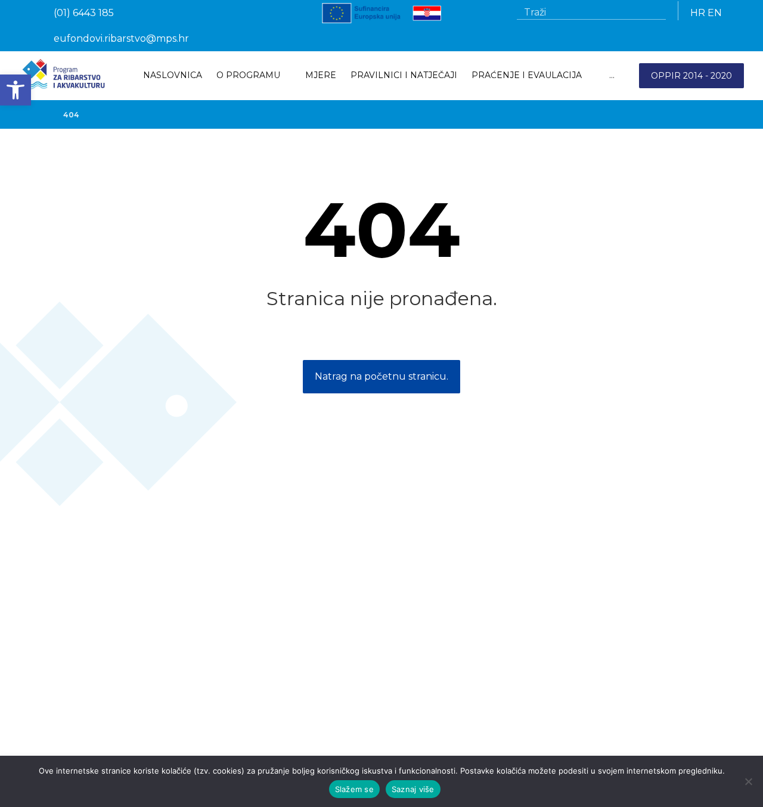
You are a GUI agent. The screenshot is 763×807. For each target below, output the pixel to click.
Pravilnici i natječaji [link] (82, 644)
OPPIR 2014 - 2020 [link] (691, 75)
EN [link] (715, 12)
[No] (748, 781)
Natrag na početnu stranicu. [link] (381, 376)
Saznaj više (413, 789)
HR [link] (697, 12)
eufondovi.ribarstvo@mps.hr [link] (490, 694)
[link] (15, 90)
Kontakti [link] (61, 677)
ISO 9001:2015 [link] (73, 740)
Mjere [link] (56, 661)
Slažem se (354, 789)
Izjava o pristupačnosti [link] (90, 724)
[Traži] (652, 12)
